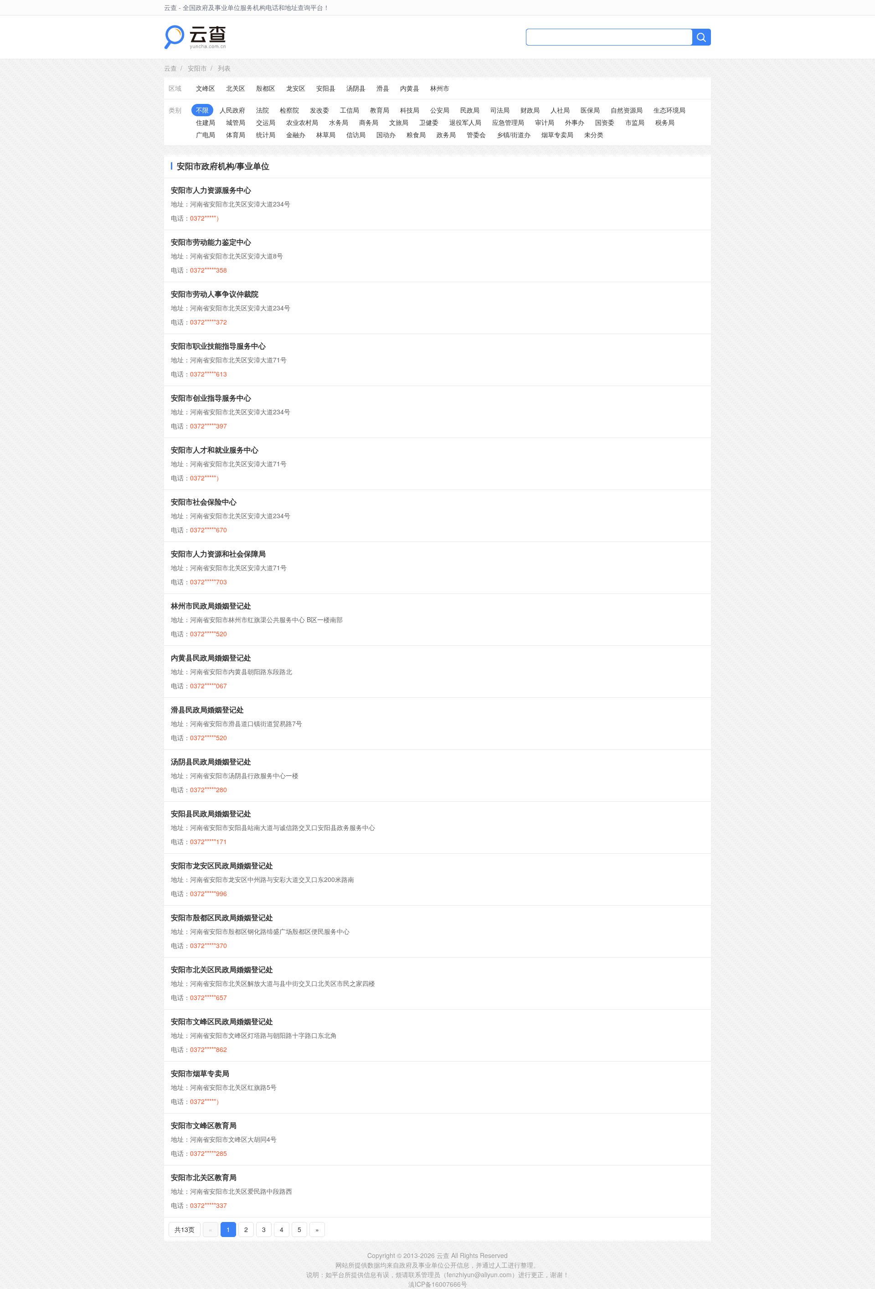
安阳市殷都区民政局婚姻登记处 (222, 917)
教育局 (379, 109)
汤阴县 (355, 88)
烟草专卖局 (557, 134)
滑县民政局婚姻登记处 (207, 709)
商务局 (368, 122)
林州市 (439, 88)
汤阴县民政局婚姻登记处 (211, 761)
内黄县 (409, 88)
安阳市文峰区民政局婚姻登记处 (222, 1021)
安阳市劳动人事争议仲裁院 (214, 294)
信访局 (355, 134)
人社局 (560, 109)
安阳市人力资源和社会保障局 (218, 553)
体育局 (235, 134)
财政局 (530, 109)
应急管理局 (508, 122)
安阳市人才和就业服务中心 (214, 449)
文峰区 (205, 88)
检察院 (289, 109)
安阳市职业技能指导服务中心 (218, 345)
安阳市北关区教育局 (204, 1177)
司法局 (500, 109)
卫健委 (428, 122)
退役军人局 (465, 122)
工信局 (349, 109)
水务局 (338, 122)
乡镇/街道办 (513, 134)
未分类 (593, 134)
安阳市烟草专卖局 (200, 1073)
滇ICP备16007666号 (437, 1284)
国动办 (386, 134)
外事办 (574, 122)
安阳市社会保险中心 (204, 501)
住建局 (205, 122)
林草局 (325, 134)
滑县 (382, 88)
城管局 (235, 122)
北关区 (235, 88)
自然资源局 (627, 109)
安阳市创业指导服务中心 (211, 397)
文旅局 (398, 122)
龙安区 (295, 88)
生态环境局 (669, 109)
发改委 (319, 109)
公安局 (439, 109)
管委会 (476, 134)
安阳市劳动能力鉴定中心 (211, 242)
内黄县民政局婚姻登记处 (211, 657)
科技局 (409, 109)
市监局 (634, 122)
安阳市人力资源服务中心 (211, 190)
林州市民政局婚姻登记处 (211, 605)
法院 (262, 109)
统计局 (265, 134)
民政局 (469, 109)
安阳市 (197, 67)
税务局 (664, 122)
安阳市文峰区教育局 (204, 1125)
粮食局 (416, 134)
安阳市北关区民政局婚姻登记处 (222, 969)
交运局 (265, 122)
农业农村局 (302, 122)
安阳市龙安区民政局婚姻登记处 (222, 865)
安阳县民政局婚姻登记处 (211, 813)
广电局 (205, 134)
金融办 (295, 134)
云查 (170, 67)
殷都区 (265, 88)
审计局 (544, 122)
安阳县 (325, 88)
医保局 (590, 109)
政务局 (446, 134)
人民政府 (232, 109)
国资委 (604, 122)
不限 (202, 109)
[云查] (195, 37)
